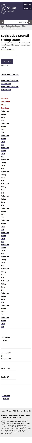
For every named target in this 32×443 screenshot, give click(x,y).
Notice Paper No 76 (7, 49)
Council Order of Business (10, 74)
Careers (21, 415)
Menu (26, 8)
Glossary (4, 415)
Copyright (27, 411)
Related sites (16, 417)
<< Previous (6, 337)
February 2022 (6, 353)
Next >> (6, 340)
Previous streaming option (2, 22)
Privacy (9, 411)
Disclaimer (18, 411)
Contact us (13, 415)
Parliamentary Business (13, 26)
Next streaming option (30, 22)
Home (26, 4)
